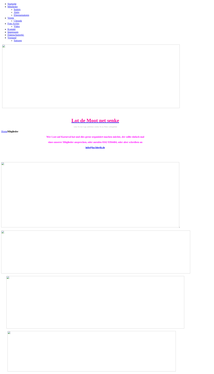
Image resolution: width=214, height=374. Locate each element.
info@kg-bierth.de (95, 147)
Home (4, 131)
